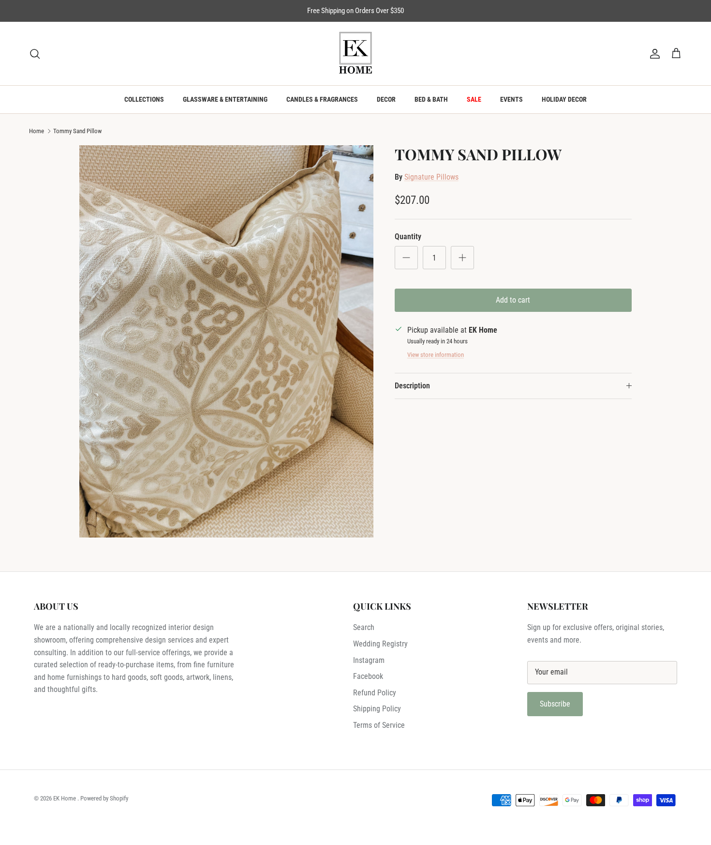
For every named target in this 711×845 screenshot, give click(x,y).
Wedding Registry (380, 643)
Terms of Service (379, 725)
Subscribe (555, 703)
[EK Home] (355, 53)
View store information (435, 354)
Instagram (369, 660)
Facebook (368, 676)
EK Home (65, 798)
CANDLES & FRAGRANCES (322, 99)
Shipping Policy (377, 708)
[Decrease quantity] (406, 257)
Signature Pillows (431, 177)
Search (363, 627)
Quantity (408, 236)
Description (412, 385)
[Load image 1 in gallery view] (226, 341)
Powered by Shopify (104, 798)
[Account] (653, 54)
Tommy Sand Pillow (77, 131)
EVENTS (511, 99)
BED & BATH (431, 99)
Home (36, 131)
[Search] (35, 54)
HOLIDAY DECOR (564, 99)
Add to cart (513, 300)
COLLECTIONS (144, 99)
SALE (474, 99)
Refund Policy (374, 692)
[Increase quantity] (462, 257)
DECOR (386, 99)
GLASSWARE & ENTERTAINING (225, 99)
